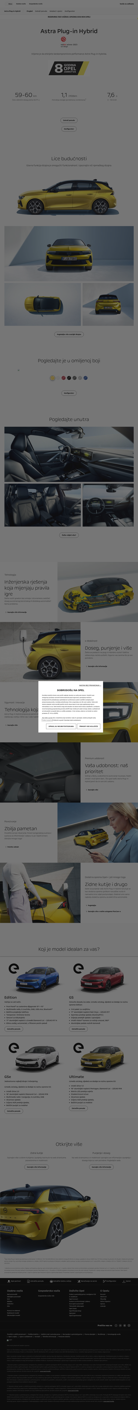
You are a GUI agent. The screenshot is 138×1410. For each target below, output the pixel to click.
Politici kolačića (47, 720)
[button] (90, 685)
